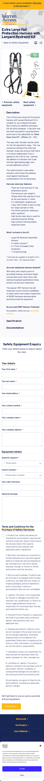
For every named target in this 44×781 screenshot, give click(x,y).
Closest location (9, 470)
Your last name (8, 381)
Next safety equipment (29, 104)
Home (4, 25)
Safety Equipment (17, 25)
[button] (40, 746)
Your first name (8, 369)
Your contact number (11, 406)
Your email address (10, 393)
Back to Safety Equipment (15, 43)
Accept (22, 769)
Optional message (10, 494)
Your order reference (11, 482)
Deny (22, 775)
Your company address (12, 430)
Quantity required (9, 458)
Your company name (11, 418)
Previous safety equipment (10, 104)
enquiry (10, 706)
